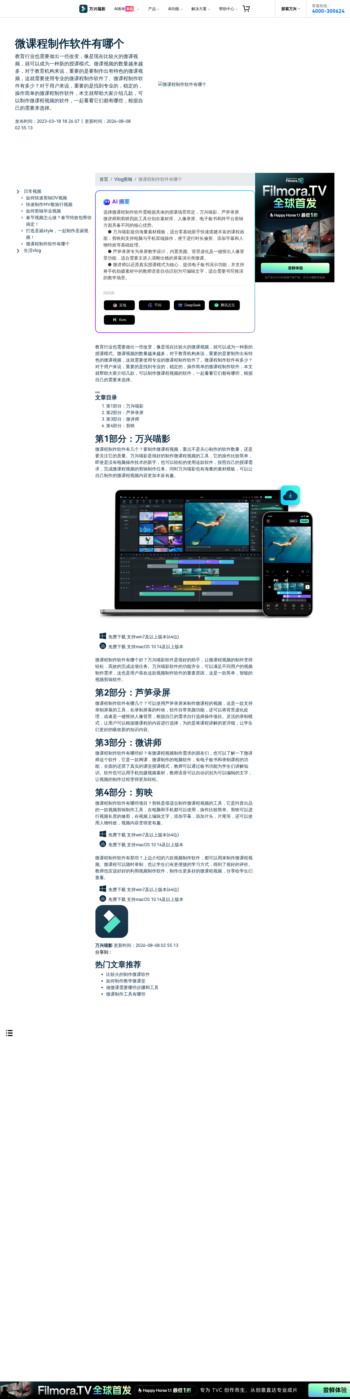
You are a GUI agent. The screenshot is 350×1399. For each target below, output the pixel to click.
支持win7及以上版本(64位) (153, 636)
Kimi (122, 320)
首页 (104, 179)
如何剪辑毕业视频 (43, 211)
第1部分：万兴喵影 (125, 406)
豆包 (122, 305)
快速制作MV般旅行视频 (49, 204)
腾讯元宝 (228, 305)
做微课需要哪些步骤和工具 (132, 987)
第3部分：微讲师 (122, 419)
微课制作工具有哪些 (125, 994)
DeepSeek (193, 305)
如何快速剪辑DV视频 (46, 197)
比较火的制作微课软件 (128, 974)
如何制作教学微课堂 (125, 981)
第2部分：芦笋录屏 (125, 412)
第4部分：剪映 (120, 425)
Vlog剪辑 (123, 179)
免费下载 (117, 636)
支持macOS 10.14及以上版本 (155, 646)
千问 (157, 305)
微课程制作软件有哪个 (48, 243)
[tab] (55, 191)
